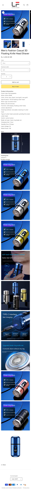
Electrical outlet (5, 66)
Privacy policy (26, 487)
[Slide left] (1, 44)
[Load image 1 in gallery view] (7, 44)
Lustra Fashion (9, 487)
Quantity (3, 73)
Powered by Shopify (17, 487)
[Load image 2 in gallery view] (15, 44)
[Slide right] (29, 44)
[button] (3, 5)
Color (2, 60)
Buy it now (15, 86)
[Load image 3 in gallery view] (23, 44)
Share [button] (4, 464)
